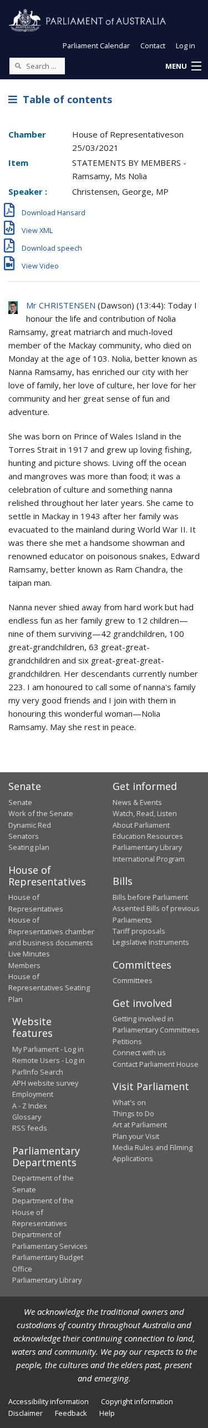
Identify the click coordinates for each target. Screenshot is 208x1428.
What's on (129, 1102)
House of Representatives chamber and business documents (51, 931)
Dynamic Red (29, 825)
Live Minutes (29, 954)
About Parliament (141, 825)
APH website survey (45, 1083)
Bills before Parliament (150, 897)
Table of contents (64, 99)
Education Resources (148, 836)
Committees (133, 980)
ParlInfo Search (37, 1072)
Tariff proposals (139, 931)
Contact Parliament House (156, 1064)
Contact (152, 45)
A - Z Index (29, 1106)
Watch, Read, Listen (145, 813)
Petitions (127, 1041)
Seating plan (28, 847)
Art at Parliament (140, 1125)
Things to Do (133, 1113)
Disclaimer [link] (25, 1413)
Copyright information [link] (137, 1401)
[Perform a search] (17, 65)
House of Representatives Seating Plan (49, 987)
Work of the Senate (40, 813)
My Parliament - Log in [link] (48, 1049)
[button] (183, 66)
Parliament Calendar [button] (96, 45)
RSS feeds (29, 1128)
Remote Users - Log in (48, 1060)
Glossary (26, 1117)
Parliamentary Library (147, 847)
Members (24, 965)
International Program (149, 859)
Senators (23, 836)
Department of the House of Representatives (43, 1212)
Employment (32, 1094)
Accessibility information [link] (48, 1401)
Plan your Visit (136, 1136)
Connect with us (139, 1052)
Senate (20, 802)
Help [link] (107, 1413)
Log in (185, 45)
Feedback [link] (71, 1413)
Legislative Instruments (151, 942)
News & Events (137, 802)
